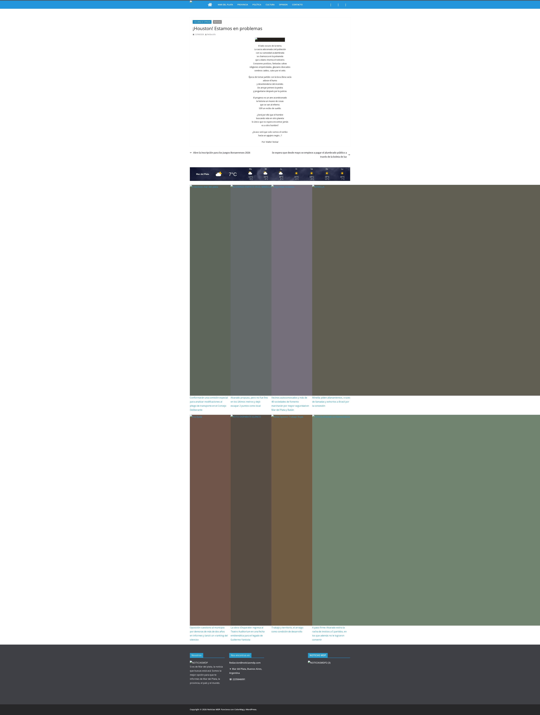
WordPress (251, 709)
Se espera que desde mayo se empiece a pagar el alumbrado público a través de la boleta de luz (309, 154)
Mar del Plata (225, 4)
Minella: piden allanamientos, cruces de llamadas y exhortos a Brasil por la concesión (331, 401)
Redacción (211, 34)
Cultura (270, 4)
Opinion (283, 4)
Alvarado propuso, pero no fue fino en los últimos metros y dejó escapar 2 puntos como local (249, 401)
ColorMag (239, 709)
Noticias (217, 22)
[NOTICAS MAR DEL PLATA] (199, 662)
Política (256, 4)
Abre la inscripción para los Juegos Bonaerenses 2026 (221, 152)
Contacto (297, 4)
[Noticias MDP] (210, 4)
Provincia (242, 4)
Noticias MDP (213, 709)
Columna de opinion (202, 22)
